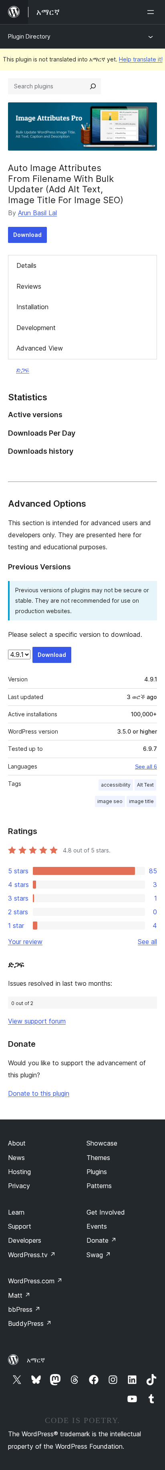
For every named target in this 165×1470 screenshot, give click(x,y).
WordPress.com (35, 1281)
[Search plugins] (93, 86)
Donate (102, 1240)
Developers (24, 1240)
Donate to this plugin (38, 1093)
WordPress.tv (32, 1255)
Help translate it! (141, 59)
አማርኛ (36, 1360)
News (16, 1158)
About (17, 1143)
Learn (16, 1212)
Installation (32, 307)
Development (36, 328)
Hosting (19, 1172)
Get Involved (106, 1212)
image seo (110, 801)
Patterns (99, 1186)
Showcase (102, 1143)
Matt (19, 1295)
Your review (25, 942)
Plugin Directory (29, 36)
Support (19, 1226)
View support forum (37, 1021)
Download (27, 234)
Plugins (97, 1172)
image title (141, 801)
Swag (99, 1255)
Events (97, 1226)
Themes (98, 1158)
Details (26, 265)
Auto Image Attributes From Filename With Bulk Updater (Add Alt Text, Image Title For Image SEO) (65, 184)
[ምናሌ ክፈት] (152, 12)
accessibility (116, 785)
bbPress (24, 1309)
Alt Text (145, 785)
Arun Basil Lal (37, 213)
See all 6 (146, 766)
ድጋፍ (22, 370)
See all (147, 942)
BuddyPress (30, 1323)
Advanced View (39, 348)
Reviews (28, 286)
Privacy (19, 1186)
